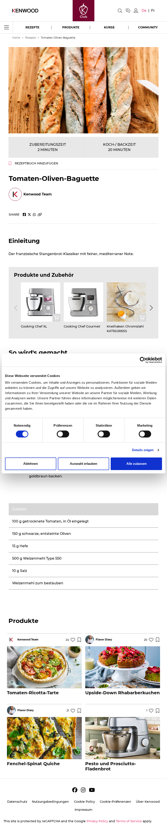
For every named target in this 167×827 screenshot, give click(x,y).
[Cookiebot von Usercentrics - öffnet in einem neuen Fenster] (143, 360)
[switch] (63, 434)
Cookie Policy (84, 802)
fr (153, 10)
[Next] (150, 308)
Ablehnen (30, 463)
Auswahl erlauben (83, 463)
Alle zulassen (136, 463)
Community (148, 27)
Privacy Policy (97, 821)
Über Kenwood (148, 802)
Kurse (109, 27)
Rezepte (32, 27)
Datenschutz (17, 802)
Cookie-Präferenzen (115, 802)
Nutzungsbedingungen (50, 802)
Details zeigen (143, 450)
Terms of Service (129, 821)
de (144, 10)
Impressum (83, 810)
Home (16, 37)
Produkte (70, 27)
